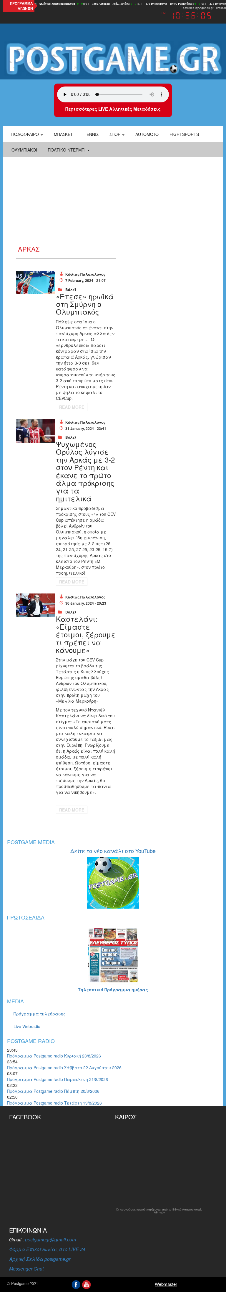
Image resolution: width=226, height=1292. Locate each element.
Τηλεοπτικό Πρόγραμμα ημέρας (113, 989)
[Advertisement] (113, 201)
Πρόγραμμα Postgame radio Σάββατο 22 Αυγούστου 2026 (64, 1067)
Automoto (147, 134)
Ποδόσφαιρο (25, 134)
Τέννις (91, 134)
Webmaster (166, 1284)
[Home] (113, 59)
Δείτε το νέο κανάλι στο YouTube (113, 850)
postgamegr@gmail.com (50, 1239)
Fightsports (184, 134)
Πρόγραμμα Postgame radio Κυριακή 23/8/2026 (54, 1056)
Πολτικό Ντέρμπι (67, 150)
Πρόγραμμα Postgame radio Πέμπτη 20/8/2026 (53, 1091)
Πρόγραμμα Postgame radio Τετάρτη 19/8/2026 (54, 1103)
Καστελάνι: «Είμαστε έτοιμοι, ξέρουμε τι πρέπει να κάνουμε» (86, 634)
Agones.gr (206, 7)
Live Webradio (27, 1026)
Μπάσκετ (63, 134)
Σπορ (115, 134)
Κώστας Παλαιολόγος (85, 274)
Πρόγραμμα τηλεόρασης (40, 1014)
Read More (71, 407)
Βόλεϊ (70, 289)
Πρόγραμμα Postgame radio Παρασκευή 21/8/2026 (57, 1079)
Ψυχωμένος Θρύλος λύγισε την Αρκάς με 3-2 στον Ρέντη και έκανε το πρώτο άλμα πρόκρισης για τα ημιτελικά (85, 471)
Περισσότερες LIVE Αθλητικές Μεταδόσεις (113, 109)
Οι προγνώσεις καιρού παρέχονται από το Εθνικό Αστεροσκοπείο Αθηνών (159, 1211)
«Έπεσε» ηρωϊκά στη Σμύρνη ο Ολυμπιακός (85, 304)
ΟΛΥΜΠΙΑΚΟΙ (24, 150)
